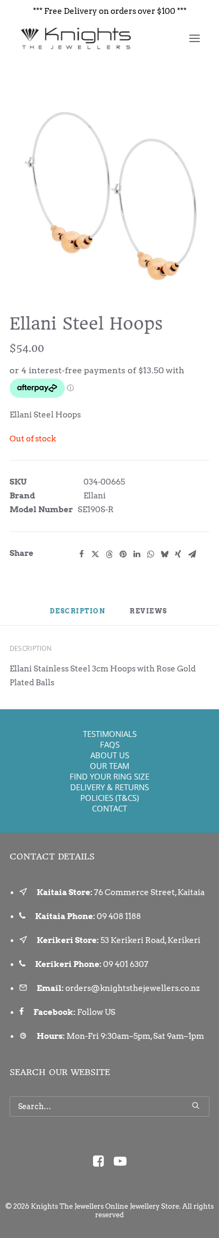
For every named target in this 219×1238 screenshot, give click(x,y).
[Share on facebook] (81, 554)
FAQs (110, 744)
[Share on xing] (178, 554)
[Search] (109, 1106)
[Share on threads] (109, 554)
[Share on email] (192, 554)
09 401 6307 (125, 964)
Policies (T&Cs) (109, 797)
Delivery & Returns (109, 787)
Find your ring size (109, 776)
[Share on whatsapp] (150, 554)
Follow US (96, 1012)
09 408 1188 (119, 916)
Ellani (94, 496)
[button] (194, 38)
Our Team (109, 765)
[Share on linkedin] (136, 554)
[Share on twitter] (95, 554)
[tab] (149, 615)
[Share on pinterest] (122, 554)
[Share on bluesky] (164, 554)
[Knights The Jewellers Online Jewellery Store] (75, 38)
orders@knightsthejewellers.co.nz (132, 988)
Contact (109, 808)
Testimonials (110, 733)
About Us (109, 755)
